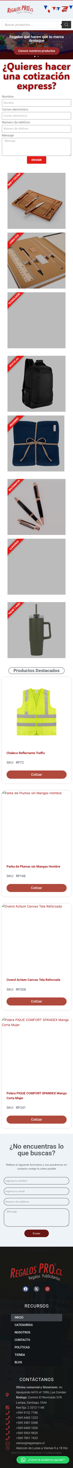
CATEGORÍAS (24, 1325)
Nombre (7, 96)
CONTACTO (22, 1340)
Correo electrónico (15, 109)
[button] (3, 45)
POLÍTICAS (22, 1347)
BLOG (18, 1362)
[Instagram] (47, 1289)
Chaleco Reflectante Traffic (26, 753)
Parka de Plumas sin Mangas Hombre (33, 866)
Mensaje (8, 135)
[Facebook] (25, 1289)
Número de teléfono (16, 122)
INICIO (19, 1317)
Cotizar (36, 774)
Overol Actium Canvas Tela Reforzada (33, 980)
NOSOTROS (22, 1332)
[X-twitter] (36, 1289)
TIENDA (20, 1355)
